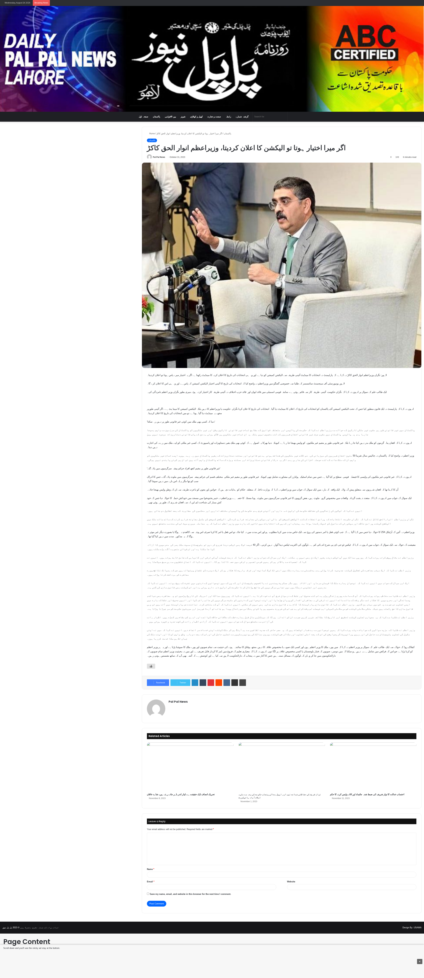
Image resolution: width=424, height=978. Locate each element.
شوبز (183, 116)
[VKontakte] (226, 682)
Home (152, 133)
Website (291, 881)
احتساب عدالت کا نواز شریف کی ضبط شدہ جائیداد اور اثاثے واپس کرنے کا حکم (367, 794)
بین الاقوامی (170, 116)
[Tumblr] (203, 682)
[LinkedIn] (195, 682)
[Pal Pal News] (212, 59)
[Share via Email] (234, 682)
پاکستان (156, 116)
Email (150, 881)
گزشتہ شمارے (242, 116)
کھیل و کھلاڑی (196, 116)
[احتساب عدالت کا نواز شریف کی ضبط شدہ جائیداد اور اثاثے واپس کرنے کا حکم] (373, 766)
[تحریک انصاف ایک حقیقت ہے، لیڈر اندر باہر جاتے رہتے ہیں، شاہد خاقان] (190, 766)
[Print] (242, 682)
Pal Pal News (159, 157)
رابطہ (228, 116)
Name (150, 869)
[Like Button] (151, 666)
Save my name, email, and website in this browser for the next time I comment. (190, 894)
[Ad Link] (212, 961)
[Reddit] (218, 682)
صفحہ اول (143, 116)
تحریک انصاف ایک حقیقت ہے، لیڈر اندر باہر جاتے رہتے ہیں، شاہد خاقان (181, 794)
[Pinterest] (211, 682)
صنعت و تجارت (214, 116)
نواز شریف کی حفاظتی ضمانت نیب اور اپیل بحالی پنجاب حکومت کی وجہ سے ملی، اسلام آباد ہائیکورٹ (279, 796)
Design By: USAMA (412, 927)
